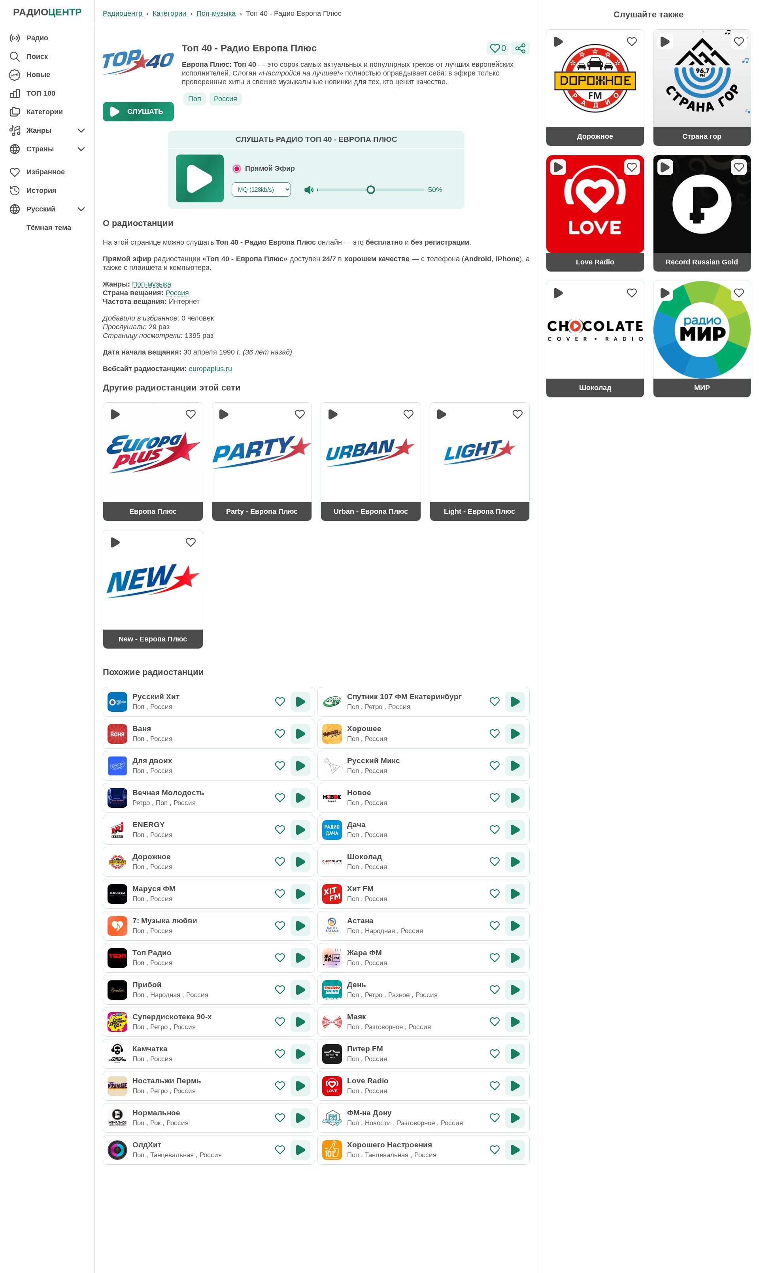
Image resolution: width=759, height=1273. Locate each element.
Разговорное (384, 1026)
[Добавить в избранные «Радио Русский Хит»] (280, 702)
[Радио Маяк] (332, 1022)
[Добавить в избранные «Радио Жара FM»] (495, 958)
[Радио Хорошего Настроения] (332, 1150)
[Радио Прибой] (117, 990)
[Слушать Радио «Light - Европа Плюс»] (442, 414)
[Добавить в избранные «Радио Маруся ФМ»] (280, 894)
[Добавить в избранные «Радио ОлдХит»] (280, 1150)
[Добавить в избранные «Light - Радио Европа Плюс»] (517, 414)
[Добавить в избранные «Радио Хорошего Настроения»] (495, 1150)
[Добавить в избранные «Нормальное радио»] (280, 1118)
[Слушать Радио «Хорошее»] (515, 734)
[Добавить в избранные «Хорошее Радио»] (495, 734)
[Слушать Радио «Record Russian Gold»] (665, 167)
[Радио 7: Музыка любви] (117, 926)
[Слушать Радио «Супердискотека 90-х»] (300, 1022)
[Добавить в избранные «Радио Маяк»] (495, 1022)
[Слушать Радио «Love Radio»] (515, 1086)
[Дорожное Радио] (117, 862)
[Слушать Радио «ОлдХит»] (300, 1150)
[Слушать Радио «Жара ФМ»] (515, 958)
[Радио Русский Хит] (117, 702)
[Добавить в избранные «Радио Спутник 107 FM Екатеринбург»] (495, 702)
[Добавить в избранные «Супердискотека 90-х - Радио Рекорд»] (280, 1022)
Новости (378, 1122)
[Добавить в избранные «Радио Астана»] (495, 926)
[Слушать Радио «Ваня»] (300, 734)
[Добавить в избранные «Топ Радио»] (280, 958)
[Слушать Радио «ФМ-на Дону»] (515, 1118)
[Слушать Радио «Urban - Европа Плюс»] (333, 414)
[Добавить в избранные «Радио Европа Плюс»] (191, 414)
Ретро (373, 706)
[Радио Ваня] (117, 734)
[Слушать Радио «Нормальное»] (300, 1118)
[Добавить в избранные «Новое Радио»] (495, 798)
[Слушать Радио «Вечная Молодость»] (300, 798)
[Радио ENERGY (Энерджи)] (117, 830)
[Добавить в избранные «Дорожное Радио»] (280, 862)
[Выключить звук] (309, 190)
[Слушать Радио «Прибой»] (300, 990)
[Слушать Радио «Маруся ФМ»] (300, 894)
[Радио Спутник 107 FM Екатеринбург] (332, 702)
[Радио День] (332, 990)
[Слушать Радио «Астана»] (515, 926)
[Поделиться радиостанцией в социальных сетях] (520, 48)
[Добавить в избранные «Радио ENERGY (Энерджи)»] (280, 830)
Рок (155, 1122)
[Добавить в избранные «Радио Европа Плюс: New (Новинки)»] (191, 542)
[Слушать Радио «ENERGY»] (300, 830)
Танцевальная (172, 1154)
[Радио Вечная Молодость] (117, 798)
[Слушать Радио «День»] (515, 990)
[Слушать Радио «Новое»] (515, 798)
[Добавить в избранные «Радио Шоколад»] (495, 862)
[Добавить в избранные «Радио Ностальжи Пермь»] (280, 1086)
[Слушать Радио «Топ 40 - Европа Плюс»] (200, 178)
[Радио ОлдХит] (117, 1150)
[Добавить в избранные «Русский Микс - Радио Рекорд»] (495, 766)
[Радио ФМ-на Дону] (332, 1118)
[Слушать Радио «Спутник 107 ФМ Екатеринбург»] (515, 702)
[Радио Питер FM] (332, 1054)
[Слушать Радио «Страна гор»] (665, 41)
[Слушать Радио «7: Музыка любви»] (300, 926)
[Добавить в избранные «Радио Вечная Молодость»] (280, 798)
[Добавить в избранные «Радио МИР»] (739, 293)
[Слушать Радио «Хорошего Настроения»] (515, 1150)
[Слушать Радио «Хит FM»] (515, 894)
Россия (225, 99)
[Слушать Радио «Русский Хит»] (300, 702)
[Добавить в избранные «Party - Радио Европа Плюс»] (300, 414)
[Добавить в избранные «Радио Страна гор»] (739, 41)
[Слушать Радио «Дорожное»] (300, 862)
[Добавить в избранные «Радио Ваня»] (280, 734)
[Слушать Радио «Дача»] (515, 830)
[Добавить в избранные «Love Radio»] (495, 1086)
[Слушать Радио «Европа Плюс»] (115, 414)
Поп (194, 99)
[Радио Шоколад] (332, 862)
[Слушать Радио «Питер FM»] (515, 1054)
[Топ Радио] (117, 958)
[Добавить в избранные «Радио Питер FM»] (495, 1054)
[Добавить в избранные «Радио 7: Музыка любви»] (280, 926)
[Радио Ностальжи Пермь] (117, 1086)
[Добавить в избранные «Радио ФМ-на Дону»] (495, 1118)
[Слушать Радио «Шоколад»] (515, 862)
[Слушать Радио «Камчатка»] (300, 1054)
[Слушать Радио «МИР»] (665, 293)
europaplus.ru (210, 369)
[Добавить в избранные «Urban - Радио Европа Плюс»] (409, 414)
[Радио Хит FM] (332, 894)
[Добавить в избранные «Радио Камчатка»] (280, 1054)
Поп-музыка (151, 284)
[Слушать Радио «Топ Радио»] (300, 958)
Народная (380, 930)
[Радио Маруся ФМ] (117, 894)
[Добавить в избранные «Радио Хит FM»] (495, 894)
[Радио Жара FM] (332, 958)
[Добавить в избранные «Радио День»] (495, 990)
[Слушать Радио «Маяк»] (515, 1022)
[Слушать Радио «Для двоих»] (300, 766)
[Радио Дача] (332, 830)
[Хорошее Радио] (332, 734)
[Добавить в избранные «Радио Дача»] (495, 830)
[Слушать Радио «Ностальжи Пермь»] (300, 1086)
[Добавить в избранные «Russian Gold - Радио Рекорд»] (739, 167)
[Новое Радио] (332, 798)
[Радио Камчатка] (117, 1054)
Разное (399, 994)
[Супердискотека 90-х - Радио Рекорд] (117, 1022)
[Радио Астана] (332, 926)
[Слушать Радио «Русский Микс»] (515, 766)
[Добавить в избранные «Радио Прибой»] (280, 990)
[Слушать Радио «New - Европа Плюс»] (115, 542)
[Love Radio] (332, 1086)
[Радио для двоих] (117, 766)
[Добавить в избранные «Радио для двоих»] (280, 766)
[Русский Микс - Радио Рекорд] (332, 766)
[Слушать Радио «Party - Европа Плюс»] (224, 414)
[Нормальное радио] (117, 1118)
